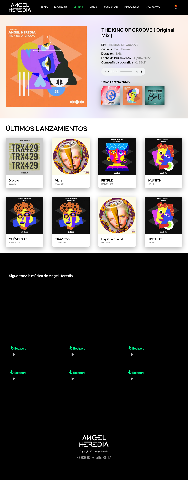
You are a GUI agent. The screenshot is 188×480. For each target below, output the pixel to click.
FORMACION (111, 7)
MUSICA (78, 7)
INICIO (44, 7)
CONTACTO (153, 7)
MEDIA (93, 7)
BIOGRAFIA (60, 7)
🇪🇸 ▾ (175, 7)
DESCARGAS (132, 7)
